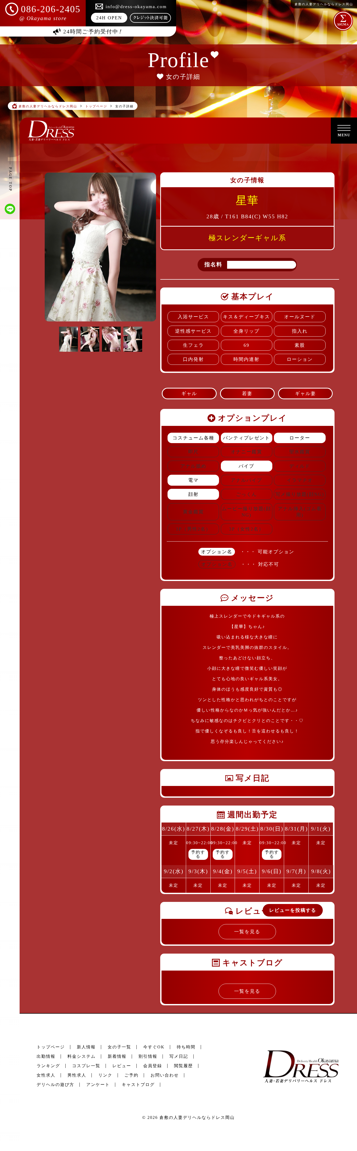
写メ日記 (178, 1056)
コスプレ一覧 (86, 1066)
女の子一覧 (119, 1047)
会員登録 (152, 1066)
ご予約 (131, 1075)
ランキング (48, 1066)
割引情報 (148, 1056)
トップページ (51, 1047)
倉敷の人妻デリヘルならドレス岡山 (197, 1117)
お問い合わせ (165, 1075)
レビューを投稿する (292, 910)
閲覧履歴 (183, 1066)
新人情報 (86, 1047)
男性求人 (76, 1075)
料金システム (81, 1056)
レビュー (121, 1066)
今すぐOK (154, 1047)
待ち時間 (186, 1047)
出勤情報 (46, 1056)
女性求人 (46, 1075)
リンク (105, 1075)
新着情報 (117, 1056)
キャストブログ (138, 1084)
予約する (198, 854)
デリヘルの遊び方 (55, 1084)
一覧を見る (247, 931)
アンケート (98, 1084)
